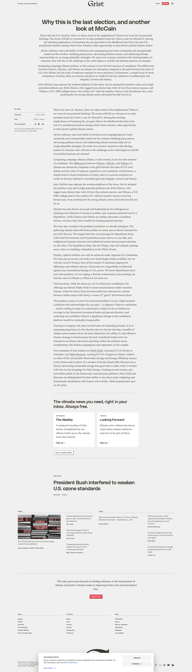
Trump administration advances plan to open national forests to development (79, 518)
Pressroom (70, 633)
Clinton (52, 69)
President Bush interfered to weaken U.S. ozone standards (94, 485)
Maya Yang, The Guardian (74, 552)
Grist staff (57, 495)
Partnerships (70, 630)
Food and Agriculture (25, 633)
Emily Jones (70, 538)
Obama (76, 69)
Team (68, 622)
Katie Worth (40, 548)
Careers (69, 627)
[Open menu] (172, 3)
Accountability (23, 627)
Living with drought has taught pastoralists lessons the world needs (160, 549)
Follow (158, 3)
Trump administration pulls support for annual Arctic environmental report (77, 546)
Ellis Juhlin (70, 524)
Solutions (21, 624)
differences (148, 66)
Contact (69, 624)
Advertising (119, 627)
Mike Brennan (77, 354)
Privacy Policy (31, 665)
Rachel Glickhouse (154, 527)
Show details (48, 668)
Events (117, 622)
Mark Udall (96, 350)
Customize (136, 663)
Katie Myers (151, 541)
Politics (64, 495)
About (68, 619)
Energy (20, 619)
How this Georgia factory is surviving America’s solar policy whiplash (79, 532)
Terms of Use (22, 665)
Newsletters (119, 619)
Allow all (137, 658)
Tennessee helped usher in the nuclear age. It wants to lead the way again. (160, 535)
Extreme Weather (23, 630)
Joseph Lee (151, 555)
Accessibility (119, 633)
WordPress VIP (34, 664)
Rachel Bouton (104, 524)
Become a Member (121, 624)
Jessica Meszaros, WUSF (26, 548)
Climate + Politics (39, 119)
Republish (118, 630)
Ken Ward (17, 109)
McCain (62, 69)
